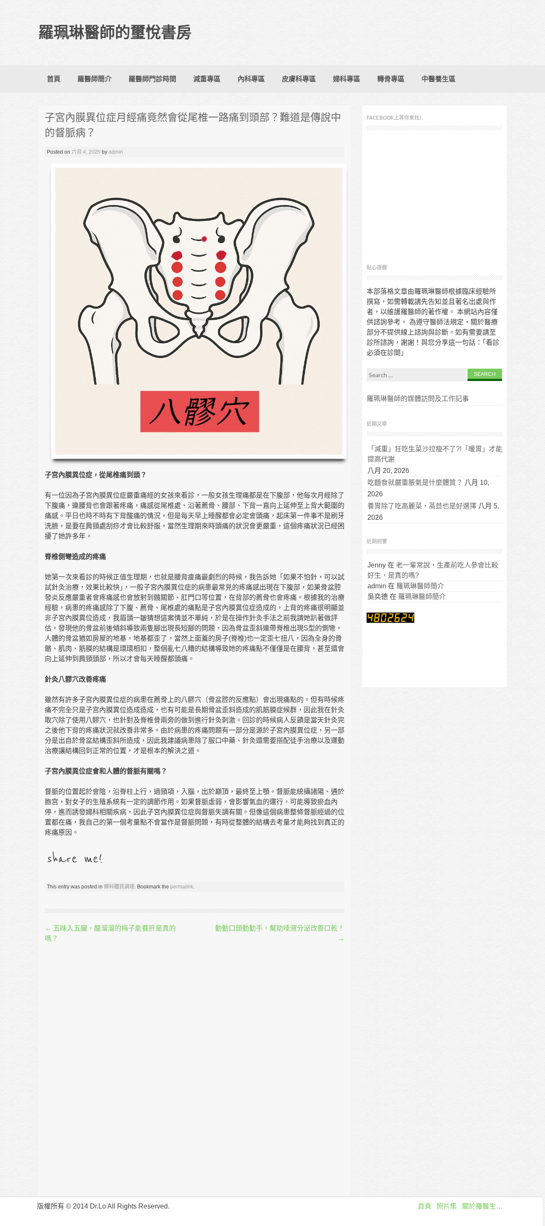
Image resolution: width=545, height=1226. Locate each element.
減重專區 (207, 79)
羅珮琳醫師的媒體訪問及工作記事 (418, 398)
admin (116, 152)
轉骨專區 (390, 79)
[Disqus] (194, 1070)
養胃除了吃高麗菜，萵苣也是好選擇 (421, 506)
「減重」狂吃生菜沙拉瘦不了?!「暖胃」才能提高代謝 (434, 454)
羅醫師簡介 (94, 79)
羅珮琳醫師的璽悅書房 (115, 32)
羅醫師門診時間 (152, 79)
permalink (181, 887)
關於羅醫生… (482, 1206)
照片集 (446, 1206)
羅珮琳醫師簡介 (420, 586)
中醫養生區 (439, 79)
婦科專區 (346, 79)
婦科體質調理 (119, 887)
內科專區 (251, 79)
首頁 (53, 79)
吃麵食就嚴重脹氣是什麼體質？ (415, 482)
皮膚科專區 (299, 79)
